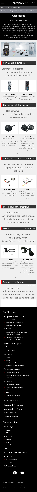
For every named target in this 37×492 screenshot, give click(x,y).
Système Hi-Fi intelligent (13, 405)
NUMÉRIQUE (9, 427)
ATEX (6, 448)
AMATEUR (8, 456)
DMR (7, 433)
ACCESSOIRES (10, 466)
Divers (6, 228)
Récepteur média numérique (14, 337)
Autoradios (8, 329)
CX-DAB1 (9, 260)
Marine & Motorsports (13, 343)
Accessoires (16, 7)
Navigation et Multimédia (14, 316)
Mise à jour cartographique (16, 206)
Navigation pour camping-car (14, 323)
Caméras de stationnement (16, 105)
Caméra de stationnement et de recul (17, 375)
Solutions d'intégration (14, 282)
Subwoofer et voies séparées (15, 366)
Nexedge (8, 430)
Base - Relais (10, 445)
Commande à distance (14, 62)
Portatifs (8, 440)
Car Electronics (5, 7)
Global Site (20, 486)
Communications (11, 422)
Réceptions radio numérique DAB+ (17, 332)
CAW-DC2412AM (9, 190)
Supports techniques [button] (16, 11)
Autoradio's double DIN (13, 340)
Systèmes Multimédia (12, 320)
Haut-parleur (9, 354)
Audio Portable (10, 413)
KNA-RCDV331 (27, 94)
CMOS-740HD (9, 136)
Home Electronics (11, 400)
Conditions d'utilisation (9, 488)
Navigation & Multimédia (13, 325)
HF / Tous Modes (11, 460)
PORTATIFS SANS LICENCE (15, 452)
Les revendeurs (30, 11)
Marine (8, 347)
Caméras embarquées (12, 369)
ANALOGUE (9, 436)
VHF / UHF (9, 462)
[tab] (17, 153)
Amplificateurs (9, 350)
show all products (30, 66)
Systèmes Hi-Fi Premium (14, 409)
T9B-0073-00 (27, 260)
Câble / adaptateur (12, 158)
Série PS (8, 360)
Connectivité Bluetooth (13, 335)
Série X (8, 358)
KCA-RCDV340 (9, 94)
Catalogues (5, 11)
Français (27, 3)
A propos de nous (8, 486)
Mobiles (8, 442)
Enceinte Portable (11, 417)
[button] (2, 3)
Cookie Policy (23, 488)
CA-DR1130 (27, 190)
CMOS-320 (27, 136)
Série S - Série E (11, 363)
